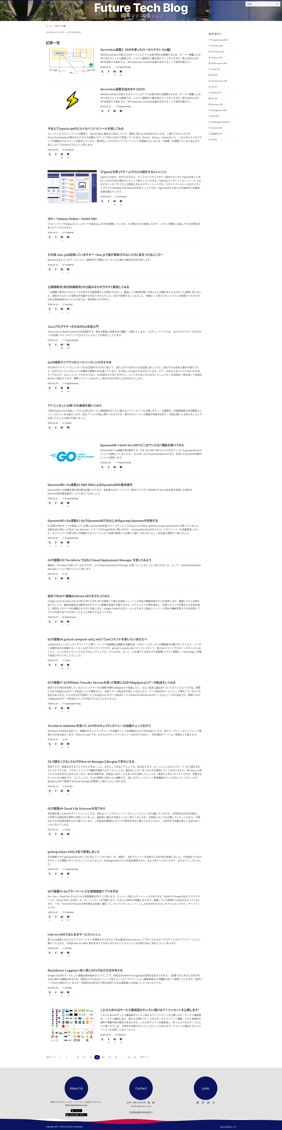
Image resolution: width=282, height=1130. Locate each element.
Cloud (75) (215, 69)
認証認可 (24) (216, 133)
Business (122, 1034)
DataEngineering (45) (220, 122)
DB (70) (214, 75)
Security (69, 304)
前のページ (51, 1057)
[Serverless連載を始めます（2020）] (72, 100)
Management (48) (218, 110)
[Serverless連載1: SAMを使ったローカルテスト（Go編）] (72, 61)
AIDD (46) (215, 116)
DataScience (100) (219, 63)
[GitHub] (203, 1103)
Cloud (67, 660)
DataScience (71, 617)
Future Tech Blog (141, 7)
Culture (68, 423)
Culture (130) (216, 57)
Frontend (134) (217, 51)
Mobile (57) (216, 92)
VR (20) (214, 139)
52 (91, 1057)
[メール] (153, 1103)
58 (128, 1057)
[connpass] (198, 1103)
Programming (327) (219, 39)
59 (135, 1057)
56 (116, 1057)
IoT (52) (214, 98)
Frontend (69, 149)
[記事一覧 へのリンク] (61, 42)
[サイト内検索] (277, 3)
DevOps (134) (217, 45)
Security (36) (216, 127)
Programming (124, 67)
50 (78, 1057)
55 (110, 1057)
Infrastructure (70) (219, 80)
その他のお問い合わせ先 (141, 1112)
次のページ (145, 1057)
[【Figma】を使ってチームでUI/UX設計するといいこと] (72, 186)
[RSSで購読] (214, 1103)
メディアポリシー (228, 1126)
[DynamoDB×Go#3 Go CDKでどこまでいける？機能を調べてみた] (72, 456)
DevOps (68, 948)
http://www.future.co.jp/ (76, 1104)
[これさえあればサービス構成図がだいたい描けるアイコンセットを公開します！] (72, 1024)
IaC (66, 573)
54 (103, 1057)
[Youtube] (208, 1103)
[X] (149, 1103)
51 (84, 1057)
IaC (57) (214, 86)
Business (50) (217, 104)
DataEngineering (73, 703)
